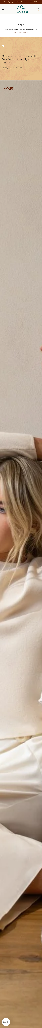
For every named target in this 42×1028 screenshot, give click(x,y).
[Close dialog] (40, 494)
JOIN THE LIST (21, 525)
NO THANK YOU (21, 532)
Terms (5, 520)
